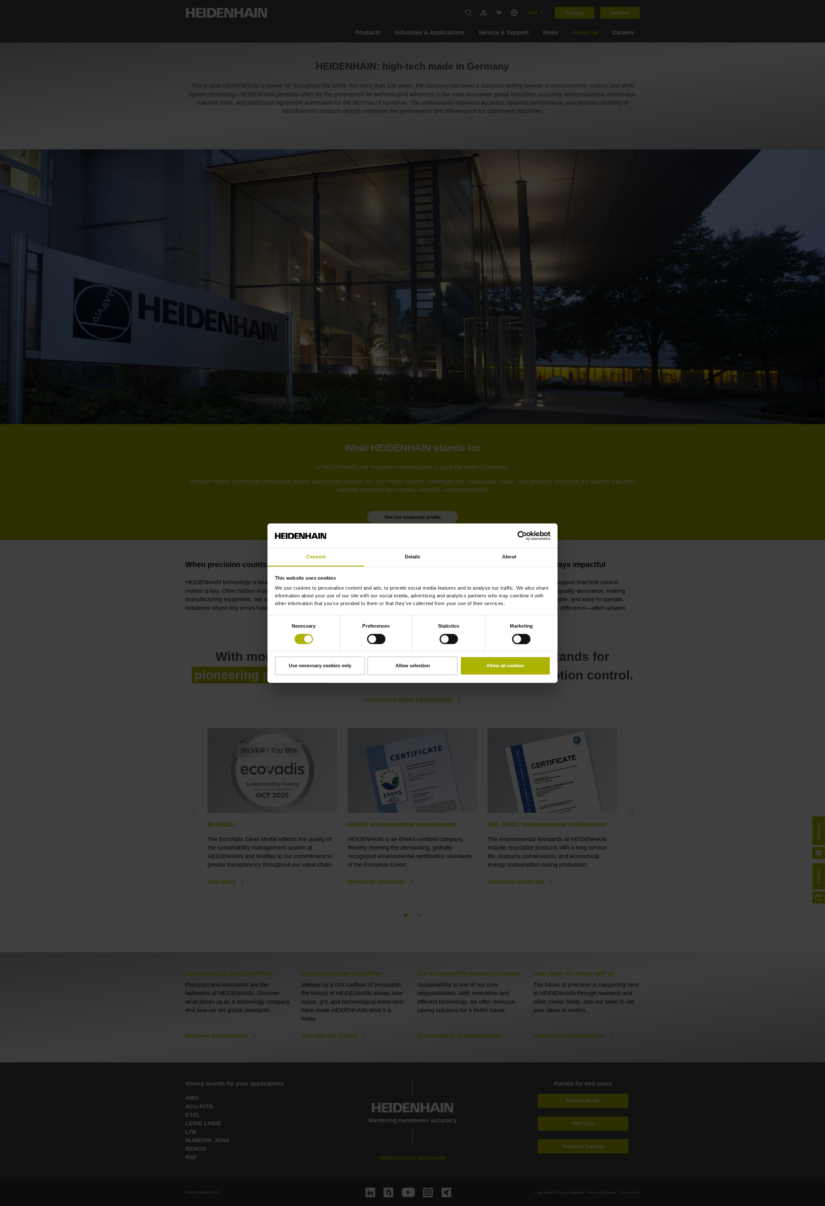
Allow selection (412, 666)
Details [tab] (413, 557)
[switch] (376, 639)
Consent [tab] (315, 557)
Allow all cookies (505, 666)
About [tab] (509, 557)
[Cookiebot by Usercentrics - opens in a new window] (522, 535)
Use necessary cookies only (320, 666)
